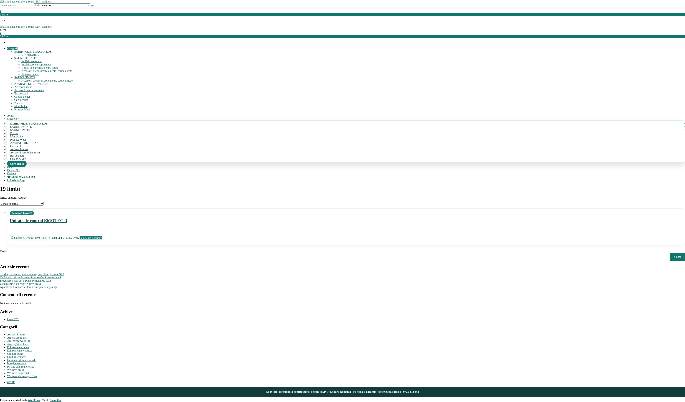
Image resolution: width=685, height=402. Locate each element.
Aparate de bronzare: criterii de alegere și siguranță (28, 287)
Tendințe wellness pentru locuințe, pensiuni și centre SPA (32, 274)
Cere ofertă (17, 163)
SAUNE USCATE (25, 58)
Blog (10, 166)
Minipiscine (20, 106)
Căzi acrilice (21, 99)
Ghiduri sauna (15, 353)
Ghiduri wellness (16, 356)
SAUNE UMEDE (24, 77)
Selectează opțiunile (91, 237)
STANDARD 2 (30, 54)
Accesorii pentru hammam (29, 90)
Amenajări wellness (18, 344)
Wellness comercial (18, 373)
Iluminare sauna (30, 74)
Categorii (12, 48)
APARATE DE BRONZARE (31, 83)
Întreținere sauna (16, 363)
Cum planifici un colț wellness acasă (20, 283)
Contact (11, 173)
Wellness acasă (15, 369)
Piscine (18, 103)
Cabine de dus (22, 96)
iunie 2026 (13, 319)
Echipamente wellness (19, 350)
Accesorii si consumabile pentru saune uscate (46, 70)
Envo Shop (56, 400)
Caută (3, 251)
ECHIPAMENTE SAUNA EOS (33, 51)
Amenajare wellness (18, 340)
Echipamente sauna (18, 347)
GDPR (11, 382)
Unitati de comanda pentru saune (39, 67)
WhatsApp (18, 180)
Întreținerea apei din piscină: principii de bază (25, 280)
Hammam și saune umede (21, 360)
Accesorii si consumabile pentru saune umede (47, 80)
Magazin (12, 118)
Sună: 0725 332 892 (23, 176)
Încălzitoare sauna (31, 61)
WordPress (34, 400)
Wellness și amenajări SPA (22, 376)
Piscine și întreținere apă (20, 366)
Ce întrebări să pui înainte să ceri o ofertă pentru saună (30, 277)
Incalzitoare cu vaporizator (36, 64)
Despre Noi (13, 170)
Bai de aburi (21, 93)
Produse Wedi (22, 109)
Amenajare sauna (17, 337)
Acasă (10, 115)
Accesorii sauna (23, 87)
